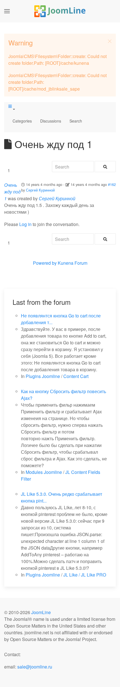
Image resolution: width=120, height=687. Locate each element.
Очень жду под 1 (12, 192)
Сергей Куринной (40, 190)
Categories (22, 121)
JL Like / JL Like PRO (84, 574)
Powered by (45, 263)
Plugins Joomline (43, 376)
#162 (112, 184)
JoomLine (41, 612)
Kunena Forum (72, 263)
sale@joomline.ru (34, 666)
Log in (25, 224)
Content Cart (75, 376)
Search (75, 121)
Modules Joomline (44, 472)
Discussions (50, 121)
